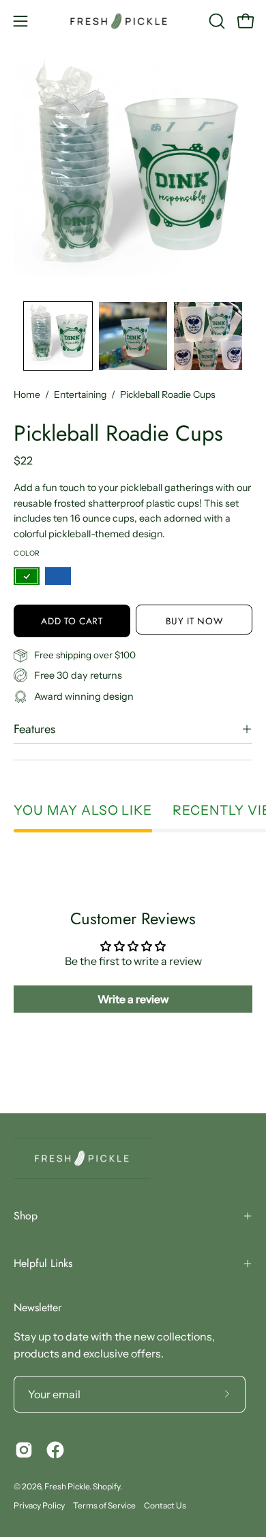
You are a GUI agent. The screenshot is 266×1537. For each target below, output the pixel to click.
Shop (26, 1215)
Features (34, 729)
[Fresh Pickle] (133, 21)
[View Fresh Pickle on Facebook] (55, 1450)
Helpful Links (43, 1263)
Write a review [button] (133, 999)
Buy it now (194, 620)
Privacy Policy (39, 1505)
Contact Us (165, 1505)
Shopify (106, 1486)
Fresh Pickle (66, 1486)
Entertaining (80, 394)
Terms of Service (104, 1505)
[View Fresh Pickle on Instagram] (24, 1450)
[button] (215, 21)
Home (27, 394)
